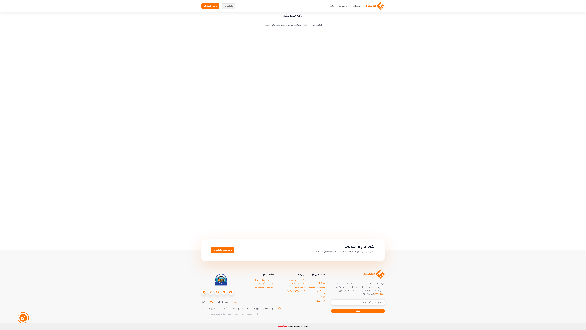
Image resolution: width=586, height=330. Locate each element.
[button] (351, 6)
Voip (323, 297)
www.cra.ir (379, 294)
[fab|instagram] (217, 292)
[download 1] (221, 280)
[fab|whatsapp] (211, 292)
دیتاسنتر (321, 290)
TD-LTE (322, 280)
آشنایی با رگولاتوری (265, 283)
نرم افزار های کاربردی (296, 290)
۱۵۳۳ (204, 302)
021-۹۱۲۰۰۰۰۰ (224, 302)
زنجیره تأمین (300, 287)
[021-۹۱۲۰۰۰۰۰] (234, 302)
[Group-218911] (375, 6)
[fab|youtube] (230, 292)
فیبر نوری (321, 300)
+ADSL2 (321, 283)
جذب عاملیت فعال (297, 280)
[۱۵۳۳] (210, 302)
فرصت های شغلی (298, 283)
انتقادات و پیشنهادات (264, 287)
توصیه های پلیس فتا (264, 280)
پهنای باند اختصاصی (316, 287)
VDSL (322, 293)
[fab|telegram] (204, 292)
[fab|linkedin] (224, 292)
